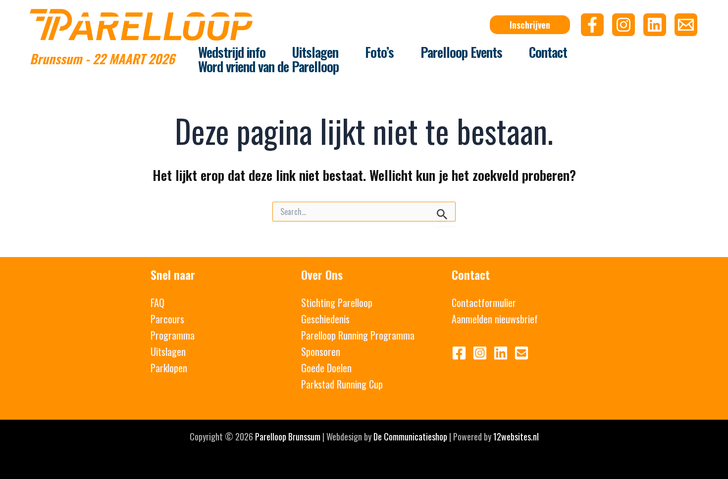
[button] (530, 24)
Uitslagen (168, 351)
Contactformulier (484, 302)
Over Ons (322, 274)
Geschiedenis (325, 318)
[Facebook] (592, 24)
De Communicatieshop (410, 436)
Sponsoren (320, 351)
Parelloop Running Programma (358, 335)
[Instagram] (623, 24)
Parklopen (169, 367)
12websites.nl (516, 436)
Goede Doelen (326, 367)
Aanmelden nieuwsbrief (495, 318)
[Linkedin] (654, 24)
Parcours (167, 318)
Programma (173, 335)
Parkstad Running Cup (342, 384)
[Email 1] (521, 353)
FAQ (157, 302)
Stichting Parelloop (336, 302)
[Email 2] (686, 24)
